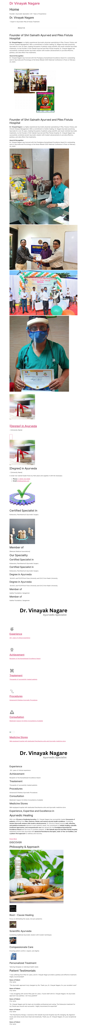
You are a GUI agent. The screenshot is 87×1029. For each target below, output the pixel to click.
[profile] (22, 419)
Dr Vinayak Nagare (25, 3)
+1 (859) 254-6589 (24, 479)
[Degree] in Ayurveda (23, 426)
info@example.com (23, 481)
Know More (13, 839)
